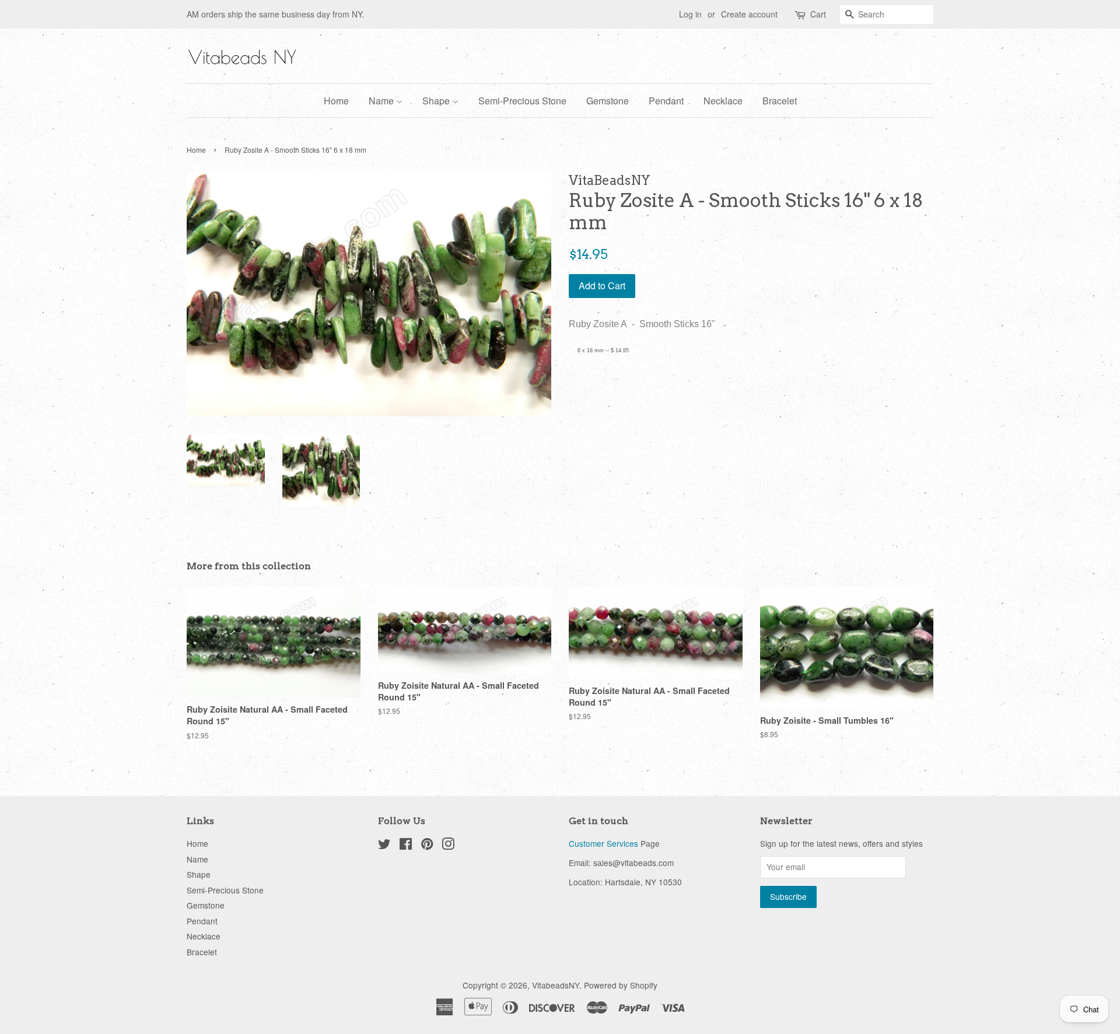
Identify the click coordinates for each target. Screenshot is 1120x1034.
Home (336, 100)
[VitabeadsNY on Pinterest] (427, 845)
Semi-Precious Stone (522, 100)
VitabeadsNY (555, 985)
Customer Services (603, 843)
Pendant (666, 100)
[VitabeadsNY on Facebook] (405, 845)
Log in (690, 14)
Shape (437, 100)
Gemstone (607, 100)
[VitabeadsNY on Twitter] (384, 845)
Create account (749, 14)
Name (382, 100)
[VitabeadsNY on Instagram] (448, 845)
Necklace (723, 100)
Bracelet (779, 100)
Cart (818, 14)
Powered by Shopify (620, 985)
